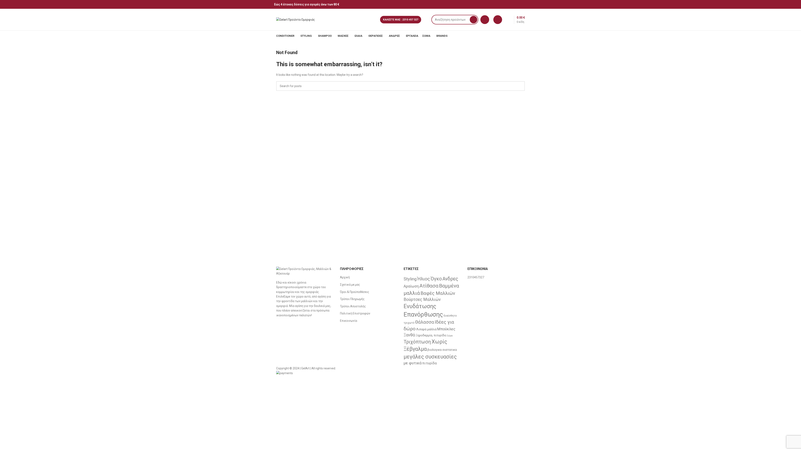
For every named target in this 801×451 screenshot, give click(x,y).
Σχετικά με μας (350, 284)
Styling (410, 278)
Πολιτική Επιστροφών (355, 313)
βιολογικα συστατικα (442, 350)
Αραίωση (411, 286)
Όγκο (436, 279)
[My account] (497, 19)
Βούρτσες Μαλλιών (422, 299)
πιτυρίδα (429, 363)
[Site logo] (295, 19)
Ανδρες (450, 279)
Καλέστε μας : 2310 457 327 (400, 19)
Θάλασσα (424, 322)
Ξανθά (409, 335)
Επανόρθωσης (423, 314)
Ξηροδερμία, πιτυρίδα (431, 335)
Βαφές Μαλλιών (438, 293)
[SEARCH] (473, 19)
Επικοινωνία (348, 320)
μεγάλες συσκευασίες (430, 356)
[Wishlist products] (484, 19)
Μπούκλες (446, 329)
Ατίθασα (428, 286)
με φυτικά (413, 363)
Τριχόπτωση (417, 342)
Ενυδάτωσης (420, 306)
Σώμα (450, 335)
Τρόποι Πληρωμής (352, 299)
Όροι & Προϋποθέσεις (354, 292)
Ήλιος (423, 278)
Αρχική (345, 277)
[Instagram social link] (524, 4)
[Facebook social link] (519, 4)
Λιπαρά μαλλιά (426, 329)
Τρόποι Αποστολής (353, 306)
